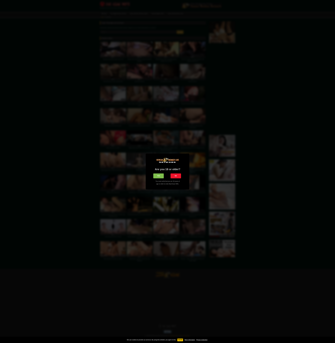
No (176, 176)
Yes (158, 176)
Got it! (180, 340)
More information (190, 340)
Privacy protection (201, 340)
